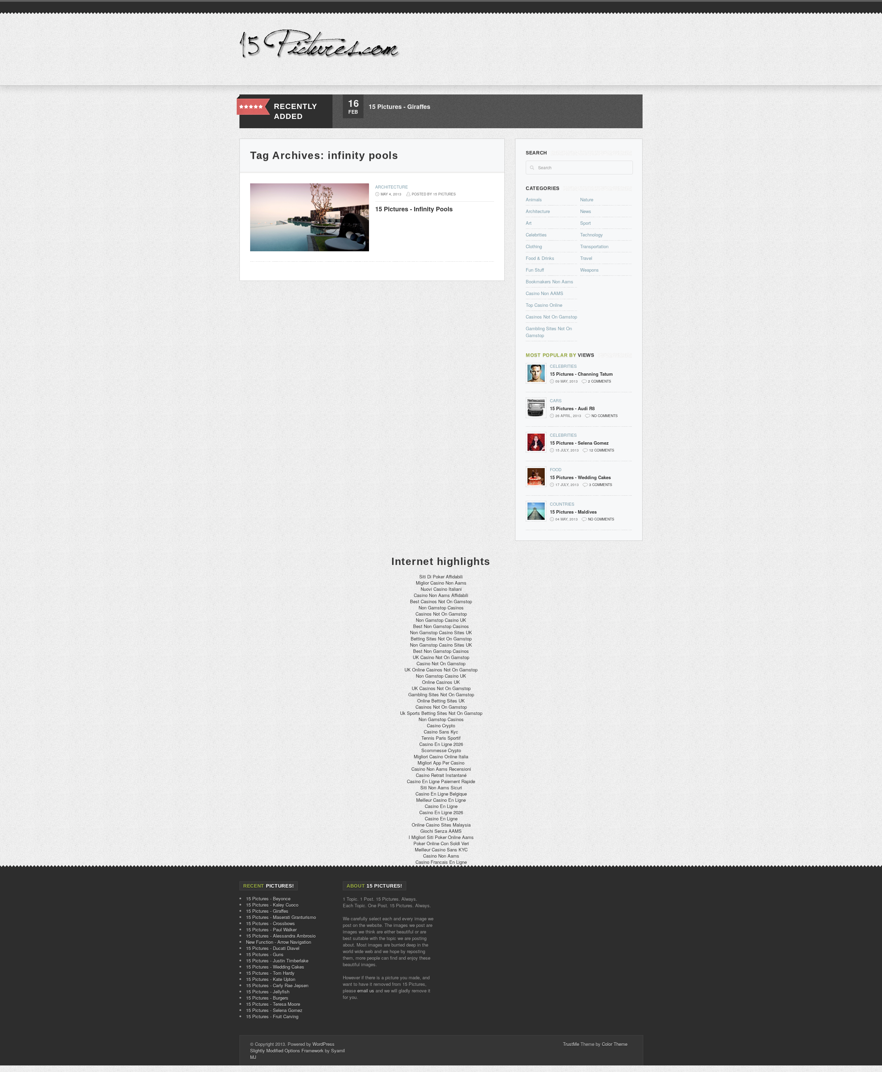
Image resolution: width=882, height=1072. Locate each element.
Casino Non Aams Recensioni (441, 769)
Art (529, 223)
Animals (534, 199)
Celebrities (536, 234)
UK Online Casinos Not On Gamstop (441, 669)
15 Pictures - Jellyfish (267, 991)
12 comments (601, 450)
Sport (585, 223)
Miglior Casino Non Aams (441, 582)
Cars (556, 400)
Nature (586, 199)
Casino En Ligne (441, 806)
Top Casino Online (544, 305)
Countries (562, 504)
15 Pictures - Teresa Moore (273, 1004)
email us (365, 990)
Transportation (594, 246)
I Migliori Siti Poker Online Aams (441, 837)
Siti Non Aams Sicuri (441, 787)
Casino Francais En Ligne (441, 862)
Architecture (391, 187)
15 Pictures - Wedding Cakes (580, 477)
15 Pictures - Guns (265, 954)
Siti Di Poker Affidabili (441, 576)
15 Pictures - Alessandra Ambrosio (281, 935)
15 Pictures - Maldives (573, 512)
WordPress (323, 1044)
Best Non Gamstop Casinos (441, 626)
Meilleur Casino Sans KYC (441, 849)
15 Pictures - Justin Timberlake (277, 960)
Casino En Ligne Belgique (441, 793)
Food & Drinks (540, 258)
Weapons (589, 269)
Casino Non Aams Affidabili (441, 595)
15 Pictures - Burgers (267, 997)
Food (556, 469)
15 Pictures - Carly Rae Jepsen (277, 985)
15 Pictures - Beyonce (268, 898)
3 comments (600, 484)
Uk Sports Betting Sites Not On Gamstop (441, 713)
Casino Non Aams (441, 855)
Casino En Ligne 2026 (441, 744)
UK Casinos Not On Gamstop (441, 688)
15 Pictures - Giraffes (399, 106)
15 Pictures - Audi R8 (572, 408)
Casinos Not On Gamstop (551, 316)
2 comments (599, 381)
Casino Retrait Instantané (441, 775)
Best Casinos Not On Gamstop (441, 601)
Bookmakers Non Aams (549, 281)
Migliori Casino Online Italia (441, 756)
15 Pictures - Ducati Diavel (272, 948)
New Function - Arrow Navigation (278, 942)
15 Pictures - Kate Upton (270, 979)
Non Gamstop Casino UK (441, 620)
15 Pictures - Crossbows (270, 923)
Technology (591, 234)
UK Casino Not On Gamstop (441, 657)
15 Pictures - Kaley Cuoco (272, 904)
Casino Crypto (441, 725)
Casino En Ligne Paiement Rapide (441, 781)
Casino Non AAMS (544, 293)
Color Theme (614, 1044)
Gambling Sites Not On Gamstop (441, 694)
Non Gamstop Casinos (441, 607)
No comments (605, 415)
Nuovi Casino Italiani (441, 589)
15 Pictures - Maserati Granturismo (281, 917)
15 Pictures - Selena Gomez (579, 443)
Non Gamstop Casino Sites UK (441, 632)
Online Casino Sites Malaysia (441, 824)
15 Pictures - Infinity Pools (414, 208)
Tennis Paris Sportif (441, 738)
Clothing (534, 246)
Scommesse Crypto (441, 750)
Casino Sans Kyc (441, 731)
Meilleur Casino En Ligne (441, 800)
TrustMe (571, 1044)
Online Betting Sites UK (441, 700)
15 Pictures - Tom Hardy (270, 973)
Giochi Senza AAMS (441, 831)
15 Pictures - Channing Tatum (581, 374)
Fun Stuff (535, 269)
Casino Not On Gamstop (441, 663)
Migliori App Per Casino (441, 762)
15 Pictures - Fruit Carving (272, 1016)
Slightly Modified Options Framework (287, 1050)
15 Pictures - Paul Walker (271, 929)
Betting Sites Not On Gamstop (441, 638)
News (585, 211)
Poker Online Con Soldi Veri (441, 843)
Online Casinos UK (441, 682)
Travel (586, 258)
